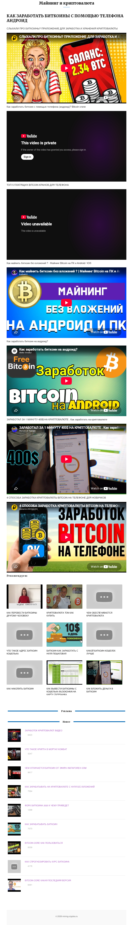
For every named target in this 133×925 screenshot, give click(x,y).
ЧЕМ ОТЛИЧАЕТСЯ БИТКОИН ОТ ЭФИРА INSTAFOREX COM (55, 767)
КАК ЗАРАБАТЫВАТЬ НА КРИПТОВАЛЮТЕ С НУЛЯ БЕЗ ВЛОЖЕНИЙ (60, 786)
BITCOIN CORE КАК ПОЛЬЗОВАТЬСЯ (44, 842)
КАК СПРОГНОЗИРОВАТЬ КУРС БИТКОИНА (47, 861)
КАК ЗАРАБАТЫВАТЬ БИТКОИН (41, 824)
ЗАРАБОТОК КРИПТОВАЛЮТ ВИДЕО (43, 730)
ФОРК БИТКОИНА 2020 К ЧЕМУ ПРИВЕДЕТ (47, 805)
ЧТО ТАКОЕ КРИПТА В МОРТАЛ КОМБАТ (46, 749)
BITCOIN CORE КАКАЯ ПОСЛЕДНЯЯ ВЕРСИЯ (48, 880)
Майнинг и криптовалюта (66, 3)
